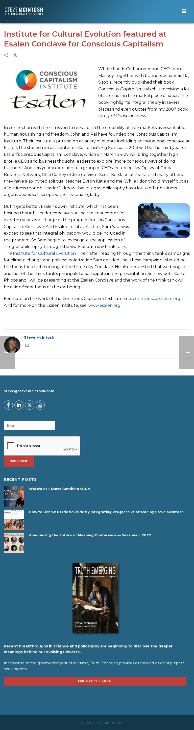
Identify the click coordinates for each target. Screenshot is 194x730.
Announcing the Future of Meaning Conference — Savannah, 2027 (90, 535)
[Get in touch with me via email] (27, 346)
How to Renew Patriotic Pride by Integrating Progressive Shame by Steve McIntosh (106, 512)
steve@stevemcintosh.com (29, 391)
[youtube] (40, 405)
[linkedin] (18, 405)
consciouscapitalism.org (156, 298)
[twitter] (29, 405)
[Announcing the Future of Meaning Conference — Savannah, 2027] (14, 543)
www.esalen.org (104, 305)
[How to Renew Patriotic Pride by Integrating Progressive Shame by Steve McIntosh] (14, 520)
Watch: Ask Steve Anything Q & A (59, 489)
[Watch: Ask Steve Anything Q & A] (14, 496)
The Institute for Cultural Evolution (40, 253)
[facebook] (8, 405)
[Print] (17, 55)
